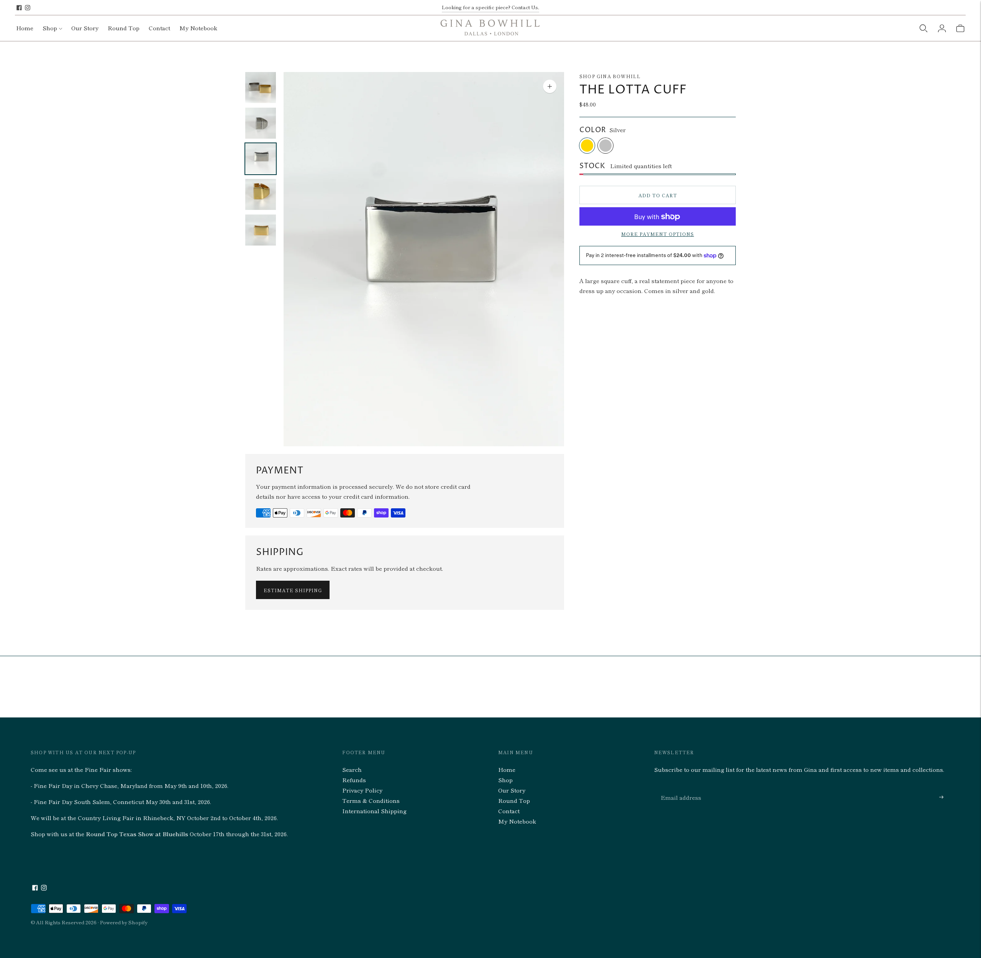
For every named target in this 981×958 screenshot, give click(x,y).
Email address (679, 788)
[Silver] (605, 145)
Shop (50, 28)
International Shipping (374, 811)
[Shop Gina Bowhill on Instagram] (27, 7)
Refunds (354, 780)
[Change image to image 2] (260, 123)
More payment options (657, 234)
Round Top (123, 28)
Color (592, 130)
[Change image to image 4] (260, 194)
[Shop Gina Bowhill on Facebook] (19, 7)
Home (24, 28)
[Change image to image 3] (260, 158)
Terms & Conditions (371, 800)
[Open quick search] (923, 28)
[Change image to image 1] (260, 87)
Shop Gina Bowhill (610, 76)
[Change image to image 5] (260, 230)
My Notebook (198, 28)
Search (352, 769)
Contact (159, 28)
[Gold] (587, 145)
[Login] (942, 28)
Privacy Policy (362, 790)
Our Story (84, 28)
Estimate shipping (293, 590)
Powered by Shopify (124, 922)
